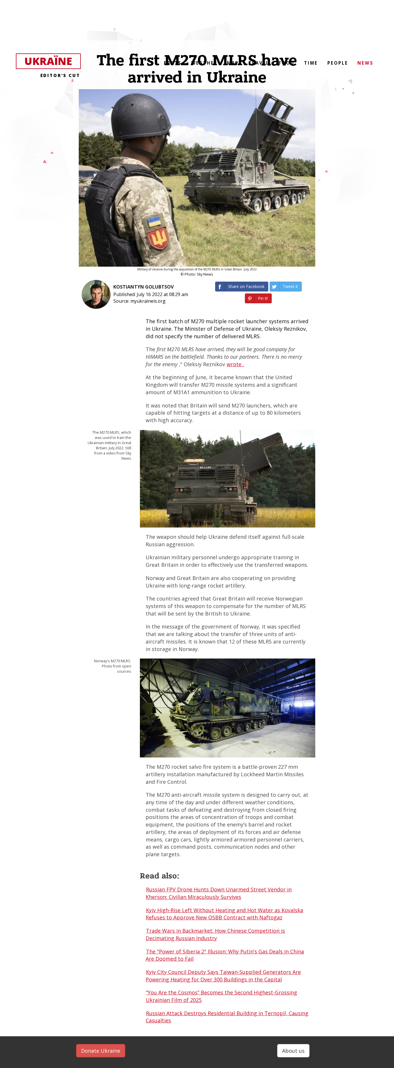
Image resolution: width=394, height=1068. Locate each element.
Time (311, 63)
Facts (172, 63)
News (365, 63)
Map (233, 63)
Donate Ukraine (100, 1050)
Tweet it (290, 286)
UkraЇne (52, 61)
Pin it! (263, 298)
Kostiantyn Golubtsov (143, 287)
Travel (258, 63)
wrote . (235, 364)
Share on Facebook (246, 286)
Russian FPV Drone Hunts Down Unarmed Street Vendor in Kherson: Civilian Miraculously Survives (219, 893)
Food (286, 63)
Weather (204, 63)
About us (293, 1050)
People (337, 63)
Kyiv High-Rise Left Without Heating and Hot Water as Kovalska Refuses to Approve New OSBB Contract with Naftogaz (224, 914)
